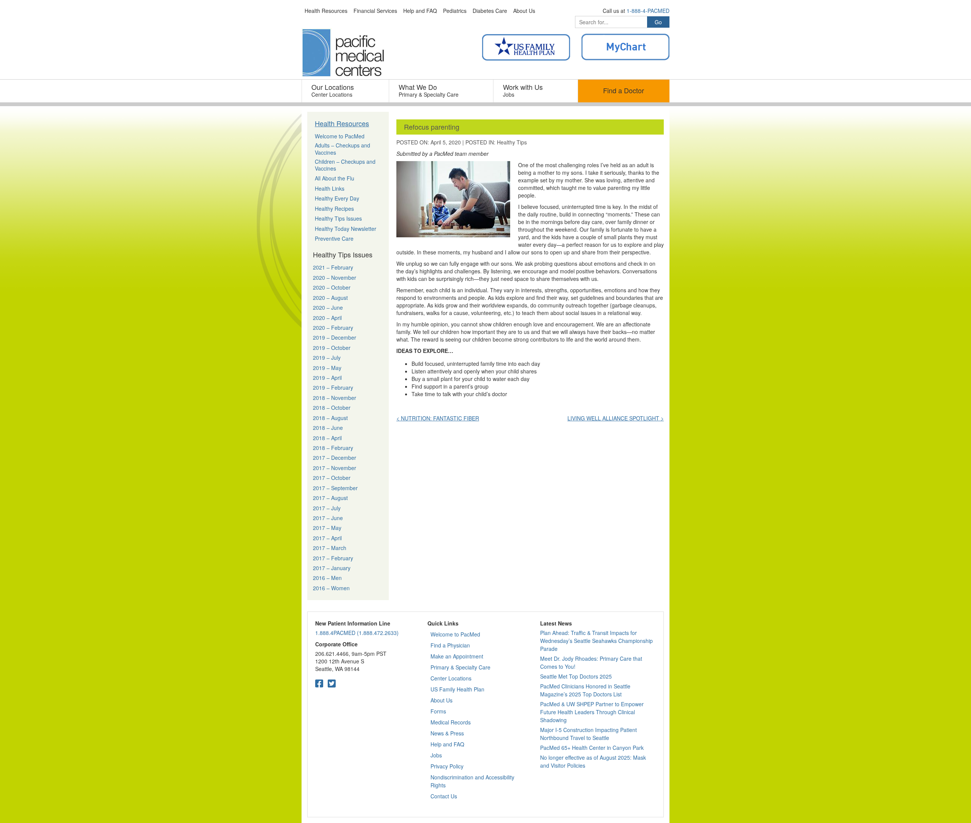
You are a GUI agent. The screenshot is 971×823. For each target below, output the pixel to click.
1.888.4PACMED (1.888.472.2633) (357, 632)
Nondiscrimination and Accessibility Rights (472, 781)
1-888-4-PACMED (648, 10)
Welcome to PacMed (455, 634)
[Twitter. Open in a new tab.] (332, 683)
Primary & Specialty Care (460, 667)
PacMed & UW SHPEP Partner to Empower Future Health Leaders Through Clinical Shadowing (592, 712)
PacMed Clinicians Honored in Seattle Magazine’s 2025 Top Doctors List (585, 690)
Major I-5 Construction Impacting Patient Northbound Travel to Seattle (588, 733)
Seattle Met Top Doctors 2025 (576, 676)
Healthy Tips (512, 142)
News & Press (447, 733)
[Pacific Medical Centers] (343, 52)
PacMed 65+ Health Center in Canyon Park (592, 747)
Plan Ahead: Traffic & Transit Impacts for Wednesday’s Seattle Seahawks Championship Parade (596, 640)
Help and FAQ (447, 744)
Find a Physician (450, 645)
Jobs (436, 755)
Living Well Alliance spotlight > (615, 418)
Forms (438, 711)
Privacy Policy (447, 766)
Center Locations (451, 678)
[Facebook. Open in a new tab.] (319, 683)
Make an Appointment (457, 656)
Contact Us (444, 796)
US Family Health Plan (457, 689)
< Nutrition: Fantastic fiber (437, 418)
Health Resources (342, 123)
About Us (442, 700)
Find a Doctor (623, 90)
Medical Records (451, 722)
